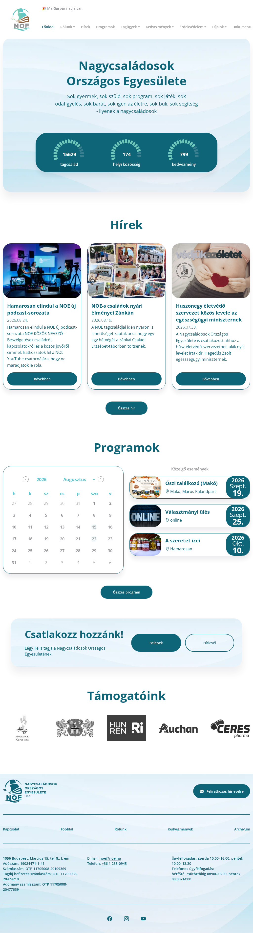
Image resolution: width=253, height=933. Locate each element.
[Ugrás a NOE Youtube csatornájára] (143, 918)
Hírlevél (209, 642)
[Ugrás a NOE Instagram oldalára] (126, 918)
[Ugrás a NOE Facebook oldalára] (109, 918)
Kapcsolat (11, 829)
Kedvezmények (180, 829)
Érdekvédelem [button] (191, 26)
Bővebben (42, 379)
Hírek (85, 26)
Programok (105, 26)
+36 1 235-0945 (114, 863)
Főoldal (48, 26)
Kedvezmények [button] (158, 26)
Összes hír (126, 408)
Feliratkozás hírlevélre (225, 791)
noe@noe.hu (110, 858)
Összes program (126, 592)
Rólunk (120, 829)
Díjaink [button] (218, 26)
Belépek (156, 642)
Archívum (242, 829)
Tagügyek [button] (129, 26)
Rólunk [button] (66, 26)
